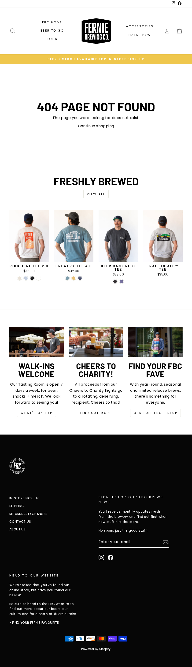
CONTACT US (20, 521)
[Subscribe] (165, 542)
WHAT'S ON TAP (36, 413)
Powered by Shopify (96, 649)
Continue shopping (96, 126)
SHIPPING (16, 506)
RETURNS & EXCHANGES (28, 514)
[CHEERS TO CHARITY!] (96, 342)
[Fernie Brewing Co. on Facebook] (110, 557)
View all (96, 194)
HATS (134, 35)
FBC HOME (52, 22)
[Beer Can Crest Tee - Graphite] (115, 281)
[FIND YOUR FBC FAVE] (155, 342)
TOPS (52, 39)
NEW (146, 35)
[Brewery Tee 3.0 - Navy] (80, 278)
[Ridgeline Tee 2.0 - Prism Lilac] (38, 278)
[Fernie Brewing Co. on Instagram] (101, 557)
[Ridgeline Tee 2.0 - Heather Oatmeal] (19, 278)
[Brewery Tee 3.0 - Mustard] (73, 278)
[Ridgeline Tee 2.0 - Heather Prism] (26, 278)
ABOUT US (17, 529)
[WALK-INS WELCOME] (36, 342)
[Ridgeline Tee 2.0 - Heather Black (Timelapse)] (32, 278)
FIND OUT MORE (96, 413)
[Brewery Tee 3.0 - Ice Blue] (67, 278)
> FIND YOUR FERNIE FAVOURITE (34, 622)
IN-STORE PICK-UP (24, 498)
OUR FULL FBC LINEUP (155, 413)
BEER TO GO (52, 30)
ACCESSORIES (140, 26)
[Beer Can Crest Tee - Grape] (121, 281)
